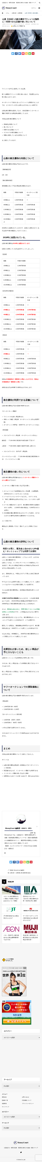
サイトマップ (5, 1106)
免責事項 (4, 1103)
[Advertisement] (18, 71)
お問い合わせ (25, 1097)
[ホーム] (2, 13)
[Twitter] (21, 1152)
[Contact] (5, 853)
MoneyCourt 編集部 (12, 828)
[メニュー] (39, 8)
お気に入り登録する (19, 26)
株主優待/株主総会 (26, 873)
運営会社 (4, 1097)
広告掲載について (26, 1100)
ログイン (33, 8)
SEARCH (39, 2)
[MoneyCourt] (9, 8)
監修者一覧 (5, 1100)
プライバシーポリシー (28, 1103)
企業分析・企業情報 (30, 24)
